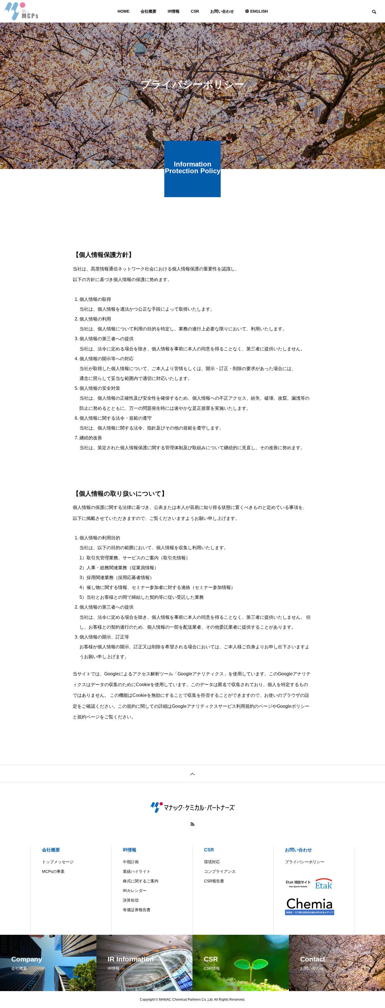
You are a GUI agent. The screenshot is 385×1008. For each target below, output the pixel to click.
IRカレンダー (135, 890)
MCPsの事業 (53, 871)
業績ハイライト (137, 871)
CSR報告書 (214, 881)
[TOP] (192, 773)
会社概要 (148, 11)
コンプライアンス (220, 871)
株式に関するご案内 (140, 881)
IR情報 (174, 11)
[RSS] (192, 824)
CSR (195, 11)
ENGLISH (258, 11)
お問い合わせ (222, 11)
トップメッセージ (58, 862)
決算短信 (131, 900)
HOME (123, 11)
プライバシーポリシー (304, 862)
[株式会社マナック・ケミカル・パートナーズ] (21, 11)
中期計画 (131, 862)
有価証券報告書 (137, 909)
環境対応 (212, 862)
